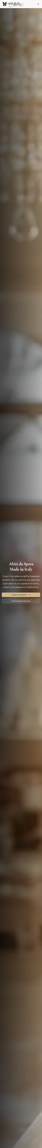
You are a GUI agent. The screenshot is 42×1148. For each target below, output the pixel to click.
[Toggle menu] (38, 4)
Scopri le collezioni (19, 595)
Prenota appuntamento (21, 601)
